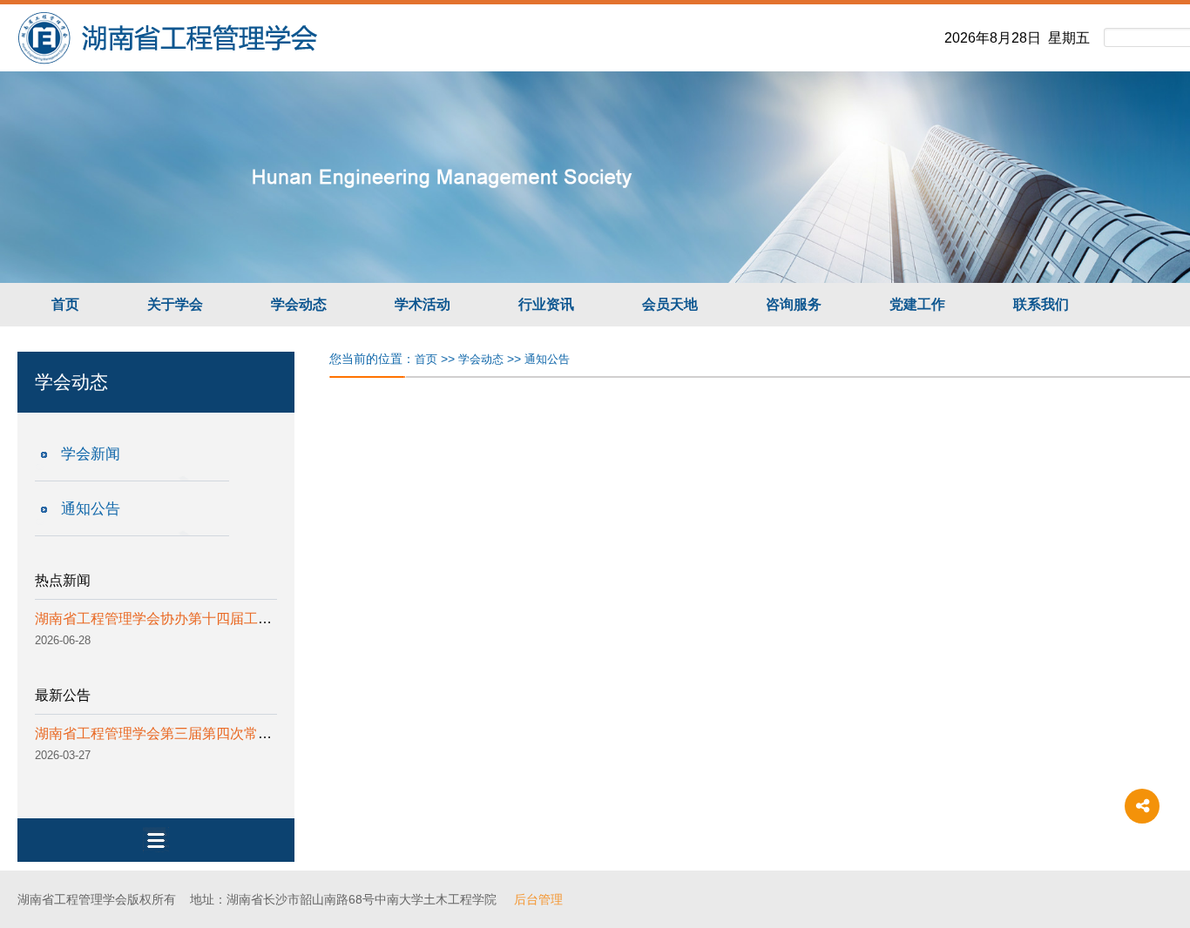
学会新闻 (90, 454)
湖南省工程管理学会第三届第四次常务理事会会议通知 (202, 733)
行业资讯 (546, 304)
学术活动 (422, 304)
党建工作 (917, 304)
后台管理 (538, 899)
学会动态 (299, 304)
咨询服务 (794, 304)
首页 (65, 304)
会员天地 (670, 304)
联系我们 (1041, 304)
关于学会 (175, 304)
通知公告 (90, 509)
